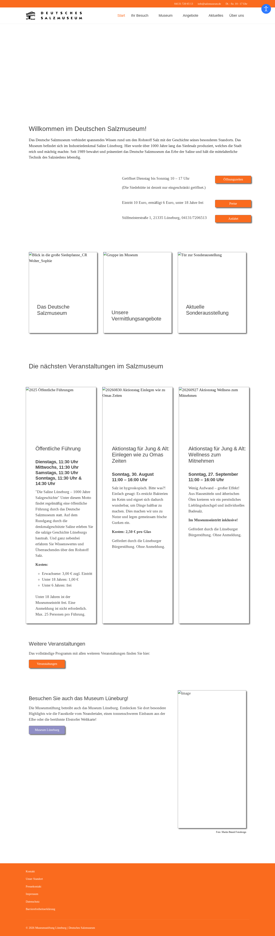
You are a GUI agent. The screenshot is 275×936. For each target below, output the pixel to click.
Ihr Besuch (139, 15)
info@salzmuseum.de (209, 3)
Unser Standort (34, 878)
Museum (166, 15)
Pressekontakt (33, 886)
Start (121, 15)
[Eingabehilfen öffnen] (266, 9)
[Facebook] (27, 3)
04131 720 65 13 (183, 3)
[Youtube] (33, 3)
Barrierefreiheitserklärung (40, 909)
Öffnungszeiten (233, 179)
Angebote (190, 15)
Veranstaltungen (47, 663)
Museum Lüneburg (47, 730)
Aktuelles (216, 15)
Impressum (32, 894)
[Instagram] (39, 3)
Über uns (236, 15)
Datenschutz (32, 901)
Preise (233, 203)
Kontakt (30, 871)
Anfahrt (233, 218)
